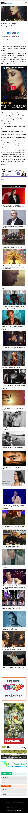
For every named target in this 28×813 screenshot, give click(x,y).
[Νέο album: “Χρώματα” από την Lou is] (13, 358)
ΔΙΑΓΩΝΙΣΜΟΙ (5, 779)
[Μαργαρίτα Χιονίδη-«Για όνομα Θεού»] (13, 478)
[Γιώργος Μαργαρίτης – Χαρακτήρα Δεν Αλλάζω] (14, 217)
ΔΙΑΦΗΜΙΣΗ (7, 801)
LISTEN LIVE (5, 777)
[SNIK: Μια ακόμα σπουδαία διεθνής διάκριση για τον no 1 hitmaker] (14, 458)
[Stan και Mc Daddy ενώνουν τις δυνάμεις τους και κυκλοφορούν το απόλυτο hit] (13, 237)
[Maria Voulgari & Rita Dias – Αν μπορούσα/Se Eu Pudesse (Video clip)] (13, 639)
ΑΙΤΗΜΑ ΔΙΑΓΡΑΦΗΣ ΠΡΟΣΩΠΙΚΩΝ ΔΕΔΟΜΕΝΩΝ (14, 802)
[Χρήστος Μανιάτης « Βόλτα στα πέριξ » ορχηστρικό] (13, 438)
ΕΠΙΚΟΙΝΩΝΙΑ (13, 801)
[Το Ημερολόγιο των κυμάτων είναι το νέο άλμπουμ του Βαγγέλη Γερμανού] (14, 297)
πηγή (2, 179)
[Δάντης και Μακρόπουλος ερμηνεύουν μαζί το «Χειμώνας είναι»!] (13, 517)
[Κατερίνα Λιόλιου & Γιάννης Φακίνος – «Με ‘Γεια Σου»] (14, 419)
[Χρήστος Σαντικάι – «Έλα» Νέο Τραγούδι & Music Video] (13, 278)
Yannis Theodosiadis (18, 810)
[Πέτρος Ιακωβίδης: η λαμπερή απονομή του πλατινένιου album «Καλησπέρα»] (14, 338)
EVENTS (4, 782)
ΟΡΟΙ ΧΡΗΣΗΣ (20, 801)
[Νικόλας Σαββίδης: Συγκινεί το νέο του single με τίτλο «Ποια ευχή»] (14, 619)
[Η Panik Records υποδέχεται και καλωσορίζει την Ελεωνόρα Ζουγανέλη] (14, 537)
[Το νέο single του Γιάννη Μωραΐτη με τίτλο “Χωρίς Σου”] (13, 557)
